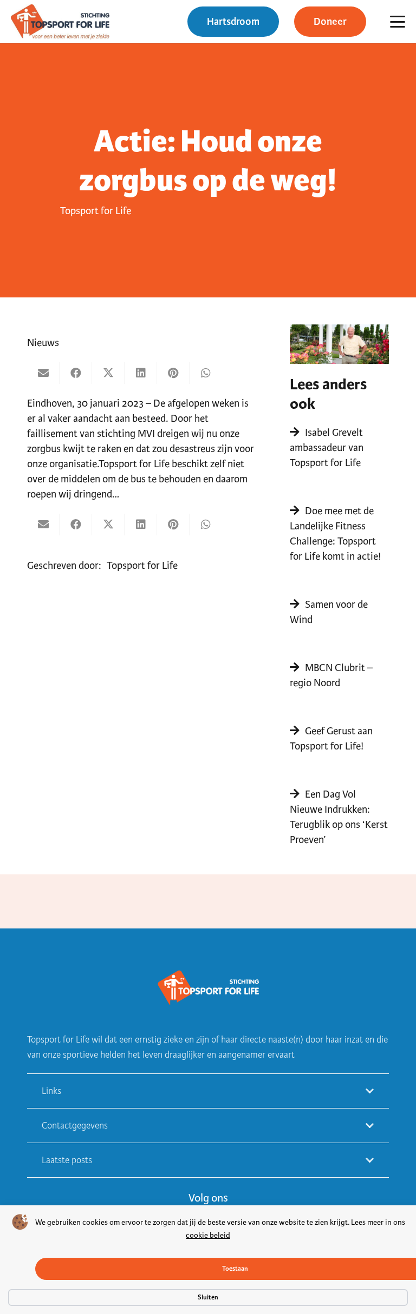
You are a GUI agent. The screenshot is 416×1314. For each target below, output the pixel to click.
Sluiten (208, 1297)
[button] (397, 21)
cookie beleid (208, 1235)
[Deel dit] (76, 373)
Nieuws (43, 342)
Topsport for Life (95, 210)
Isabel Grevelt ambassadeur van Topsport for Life (326, 447)
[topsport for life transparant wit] (208, 988)
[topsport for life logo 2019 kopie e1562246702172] (60, 21)
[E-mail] (43, 373)
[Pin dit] (173, 373)
